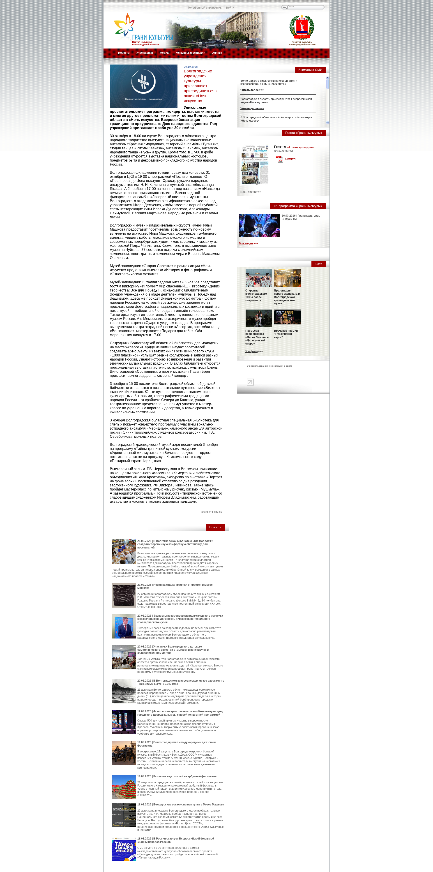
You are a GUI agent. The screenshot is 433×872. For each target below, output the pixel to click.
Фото (318, 264)
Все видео (246, 243)
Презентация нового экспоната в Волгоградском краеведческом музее (287, 297)
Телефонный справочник (204, 7)
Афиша (217, 52)
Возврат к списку (211, 511)
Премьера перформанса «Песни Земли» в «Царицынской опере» (257, 337)
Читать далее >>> (252, 90)
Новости (123, 52)
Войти (230, 7)
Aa (165, 5)
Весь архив (248, 192)
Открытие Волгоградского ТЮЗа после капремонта (256, 295)
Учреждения (144, 52)
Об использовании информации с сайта (269, 366)
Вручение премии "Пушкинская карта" (286, 334)
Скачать (290, 159)
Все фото (251, 351)
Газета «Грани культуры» (303, 132)
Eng (126, 5)
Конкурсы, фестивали (190, 52)
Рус (116, 5)
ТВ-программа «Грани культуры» (297, 206)
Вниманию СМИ (310, 70)
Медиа (164, 52)
